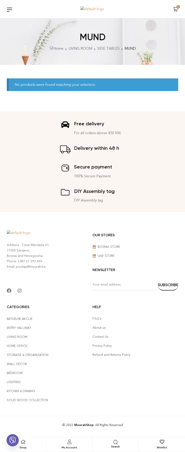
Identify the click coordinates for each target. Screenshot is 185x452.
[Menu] (9, 9)
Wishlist (162, 447)
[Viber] (13, 440)
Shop (23, 447)
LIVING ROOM (80, 48)
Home (58, 48)
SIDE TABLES (108, 48)
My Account (69, 447)
